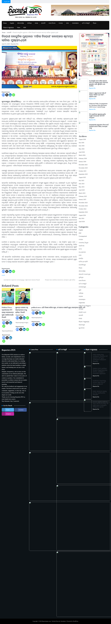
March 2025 (82, 193)
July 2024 (81, 218)
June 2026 (81, 146)
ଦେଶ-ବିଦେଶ (52, 23)
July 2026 (81, 142)
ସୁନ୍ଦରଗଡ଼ (81, 328)
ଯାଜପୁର (81, 309)
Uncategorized (83, 236)
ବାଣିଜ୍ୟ (29, 23)
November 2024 (83, 206)
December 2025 (83, 165)
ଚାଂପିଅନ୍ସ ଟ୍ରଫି (83, 261)
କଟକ (80, 249)
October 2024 (82, 209)
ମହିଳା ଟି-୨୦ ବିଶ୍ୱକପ (85, 306)
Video (18, 27)
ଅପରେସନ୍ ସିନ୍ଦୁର (83, 242)
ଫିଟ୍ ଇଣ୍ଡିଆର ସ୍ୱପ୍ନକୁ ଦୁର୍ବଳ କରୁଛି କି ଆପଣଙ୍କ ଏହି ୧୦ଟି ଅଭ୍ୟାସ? (97, 115)
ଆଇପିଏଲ (81, 246)
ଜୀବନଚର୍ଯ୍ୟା (20, 23)
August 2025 (82, 177)
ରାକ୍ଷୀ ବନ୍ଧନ (82, 312)
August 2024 (82, 215)
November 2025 (83, 168)
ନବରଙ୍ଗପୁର (82, 287)
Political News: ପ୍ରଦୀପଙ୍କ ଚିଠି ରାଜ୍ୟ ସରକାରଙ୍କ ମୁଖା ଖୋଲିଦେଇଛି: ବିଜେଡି (8, 312)
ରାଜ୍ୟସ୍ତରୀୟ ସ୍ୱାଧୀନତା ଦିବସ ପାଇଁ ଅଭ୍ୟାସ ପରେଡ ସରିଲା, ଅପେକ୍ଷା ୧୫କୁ (98, 126)
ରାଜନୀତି (43, 23)
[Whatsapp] (13, 94)
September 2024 (83, 212)
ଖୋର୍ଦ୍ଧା (81, 258)
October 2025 (82, 171)
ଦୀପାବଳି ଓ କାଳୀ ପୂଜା (84, 274)
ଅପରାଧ (61, 23)
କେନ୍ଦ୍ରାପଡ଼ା (82, 252)
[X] (6, 94)
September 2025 (83, 174)
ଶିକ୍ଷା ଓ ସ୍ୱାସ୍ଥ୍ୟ (8, 27)
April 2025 (82, 190)
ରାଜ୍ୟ (36, 23)
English (12, 23)
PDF (24, 27)
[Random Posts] (104, 1)
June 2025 (81, 183)
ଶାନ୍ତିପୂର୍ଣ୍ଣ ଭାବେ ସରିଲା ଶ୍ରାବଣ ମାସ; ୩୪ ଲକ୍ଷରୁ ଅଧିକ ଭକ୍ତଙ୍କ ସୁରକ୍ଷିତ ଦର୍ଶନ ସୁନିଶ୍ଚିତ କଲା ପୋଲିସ (98, 83)
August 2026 (82, 139)
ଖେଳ (67, 23)
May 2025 (81, 187)
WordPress (75, 621)
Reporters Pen (14, 44)
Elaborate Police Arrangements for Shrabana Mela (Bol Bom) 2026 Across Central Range (98, 105)
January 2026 (82, 161)
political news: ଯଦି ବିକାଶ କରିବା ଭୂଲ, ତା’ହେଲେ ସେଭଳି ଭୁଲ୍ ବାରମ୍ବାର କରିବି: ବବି (58, 307)
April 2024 (82, 221)
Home (5, 23)
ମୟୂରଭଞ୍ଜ (82, 302)
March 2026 (82, 155)
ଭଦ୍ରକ (81, 296)
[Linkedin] (10, 94)
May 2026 (81, 149)
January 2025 (82, 199)
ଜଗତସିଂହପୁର (82, 265)
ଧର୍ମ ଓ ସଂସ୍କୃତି (86, 23)
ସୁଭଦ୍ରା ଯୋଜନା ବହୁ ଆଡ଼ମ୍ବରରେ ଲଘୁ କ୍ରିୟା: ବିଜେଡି (21, 310)
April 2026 (82, 152)
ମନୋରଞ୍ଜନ (75, 23)
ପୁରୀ (80, 290)
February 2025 (83, 196)
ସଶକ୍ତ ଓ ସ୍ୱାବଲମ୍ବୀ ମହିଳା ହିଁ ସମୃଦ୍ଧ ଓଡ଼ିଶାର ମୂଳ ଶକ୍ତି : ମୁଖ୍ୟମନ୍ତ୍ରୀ (97, 94)
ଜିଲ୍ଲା (94, 23)
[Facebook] (3, 94)
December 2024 (83, 202)
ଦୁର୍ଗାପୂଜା (81, 277)
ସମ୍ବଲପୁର (82, 325)
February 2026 (83, 158)
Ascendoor (63, 621)
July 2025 (81, 180)
